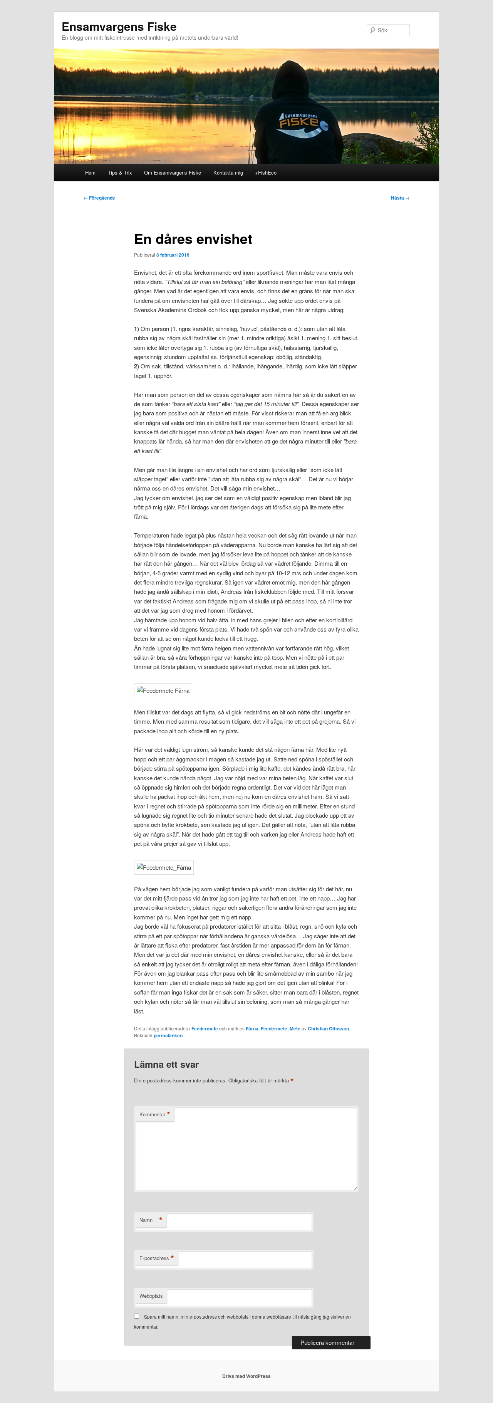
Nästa (400, 197)
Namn (151, 1220)
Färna (252, 1028)
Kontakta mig (228, 172)
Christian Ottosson (328, 1028)
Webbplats (151, 1295)
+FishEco (266, 172)
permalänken (168, 1035)
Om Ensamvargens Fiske (172, 172)
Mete (295, 1028)
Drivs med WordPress (246, 1376)
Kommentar (154, 1114)
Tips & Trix (120, 172)
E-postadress (156, 1258)
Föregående (99, 197)
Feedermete (204, 1028)
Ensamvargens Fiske (119, 26)
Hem (90, 172)
